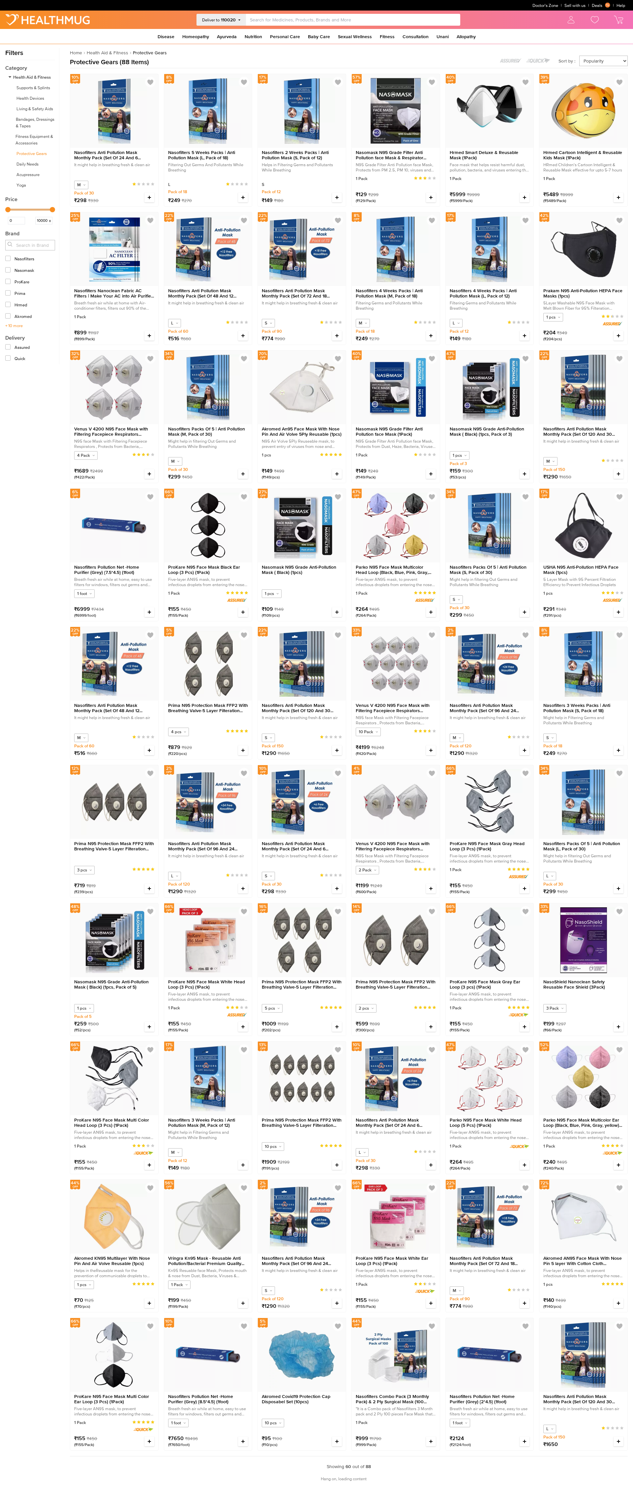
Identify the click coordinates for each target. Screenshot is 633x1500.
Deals (597, 5)
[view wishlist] (595, 20)
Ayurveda (227, 36)
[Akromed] (8, 316)
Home (76, 52)
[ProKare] (8, 281)
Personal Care (285, 36)
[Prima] (8, 293)
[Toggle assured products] (510, 60)
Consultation (416, 36)
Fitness (387, 36)
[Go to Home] (47, 19)
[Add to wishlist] (150, 82)
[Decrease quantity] (134, 197)
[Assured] (8, 347)
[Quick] (8, 358)
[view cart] (618, 19)
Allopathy (466, 36)
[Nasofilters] (8, 258)
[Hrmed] (8, 304)
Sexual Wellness (355, 36)
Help (621, 5)
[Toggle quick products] (538, 60)
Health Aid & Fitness (107, 52)
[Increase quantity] (149, 197)
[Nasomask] (8, 270)
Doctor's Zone (545, 5)
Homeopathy (195, 36)
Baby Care (319, 36)
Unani (443, 36)
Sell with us (575, 5)
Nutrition (253, 36)
